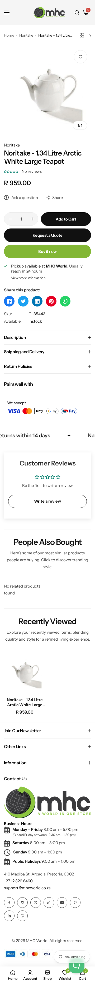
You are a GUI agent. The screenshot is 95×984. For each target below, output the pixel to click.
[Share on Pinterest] (51, 301)
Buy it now (47, 251)
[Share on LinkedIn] (37, 301)
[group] (47, 90)
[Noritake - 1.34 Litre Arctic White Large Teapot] (25, 672)
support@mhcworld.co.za (27, 887)
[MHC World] (49, 12)
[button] (11, 171)
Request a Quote (48, 235)
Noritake (26, 35)
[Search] (77, 12)
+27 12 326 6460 (18, 880)
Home (9, 35)
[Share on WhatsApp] (65, 301)
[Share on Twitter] (23, 301)
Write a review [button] (47, 501)
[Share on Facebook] (9, 301)
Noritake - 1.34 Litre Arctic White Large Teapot (25, 702)
